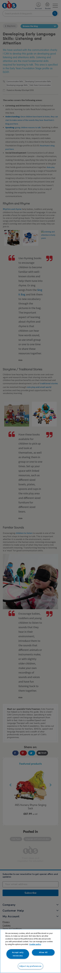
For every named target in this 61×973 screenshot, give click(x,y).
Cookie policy (35, 944)
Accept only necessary (18, 954)
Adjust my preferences (30, 966)
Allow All (43, 952)
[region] (30, 951)
